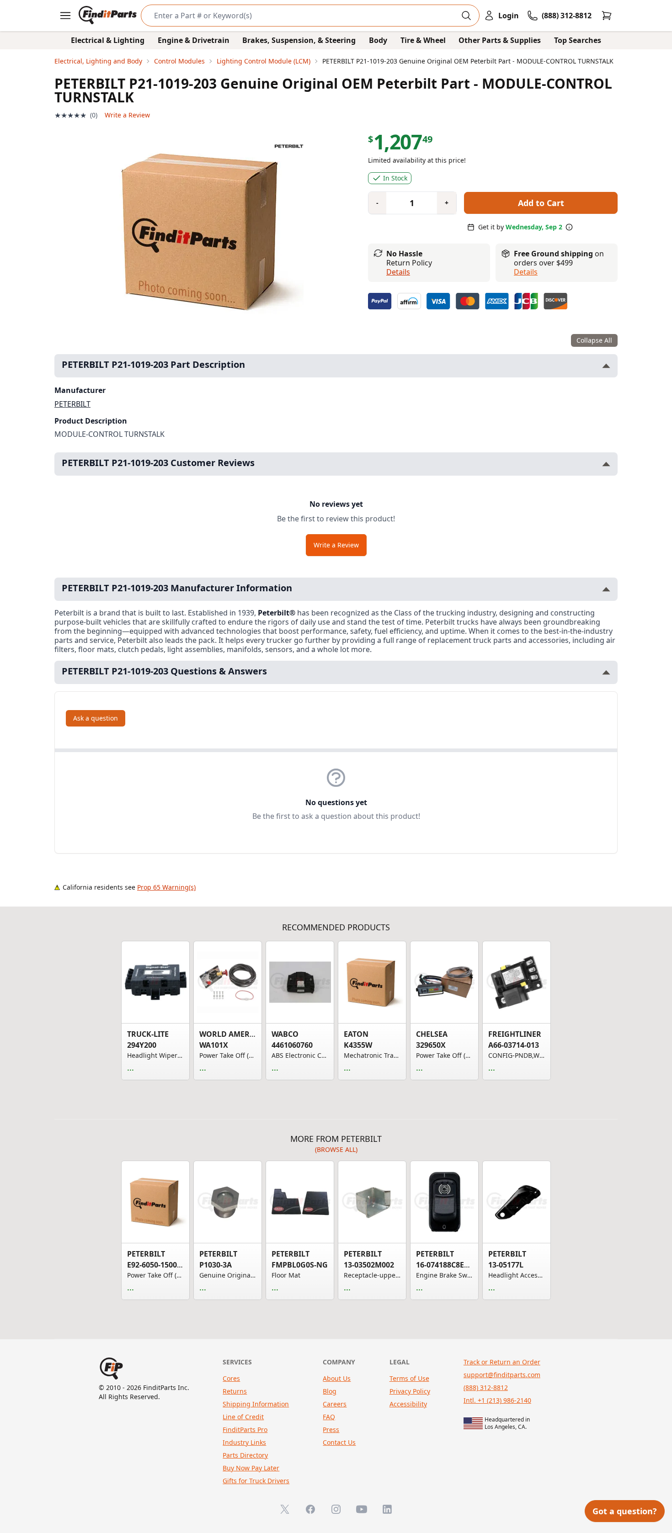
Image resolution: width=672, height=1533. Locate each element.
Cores (231, 1378)
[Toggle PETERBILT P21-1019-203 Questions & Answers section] (606, 672)
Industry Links (244, 1442)
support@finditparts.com (502, 1374)
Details (398, 271)
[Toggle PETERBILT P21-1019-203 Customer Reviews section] (606, 464)
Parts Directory (245, 1455)
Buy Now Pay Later (251, 1468)
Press (331, 1429)
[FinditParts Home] (108, 15)
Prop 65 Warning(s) (166, 887)
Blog (329, 1391)
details (526, 271)
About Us (337, 1378)
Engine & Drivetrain (193, 40)
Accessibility (408, 1404)
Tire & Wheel (423, 40)
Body (378, 40)
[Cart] (607, 16)
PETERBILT (72, 404)
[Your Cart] (607, 16)
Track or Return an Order (502, 1362)
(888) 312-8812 (486, 1387)
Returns (235, 1391)
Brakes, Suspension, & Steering (299, 40)
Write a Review (127, 115)
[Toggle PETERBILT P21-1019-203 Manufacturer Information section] (606, 589)
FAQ (329, 1416)
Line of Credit (243, 1416)
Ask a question (95, 718)
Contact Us (339, 1442)
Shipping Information (256, 1404)
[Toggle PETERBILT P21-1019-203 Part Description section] (606, 365)
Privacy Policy (409, 1391)
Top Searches (577, 40)
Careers (335, 1404)
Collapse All (594, 340)
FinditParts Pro (245, 1429)
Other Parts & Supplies (500, 40)
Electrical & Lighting (107, 40)
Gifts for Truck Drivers (256, 1480)
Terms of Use (409, 1378)
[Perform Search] (466, 15)
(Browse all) (336, 1149)
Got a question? (624, 1511)
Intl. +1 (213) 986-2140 (497, 1400)
